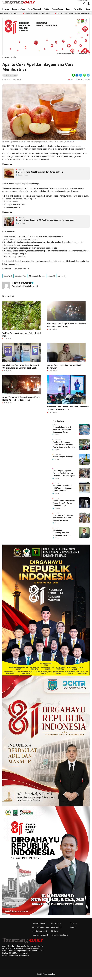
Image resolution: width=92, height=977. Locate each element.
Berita (13, 57)
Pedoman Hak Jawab (40, 935)
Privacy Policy (56, 927)
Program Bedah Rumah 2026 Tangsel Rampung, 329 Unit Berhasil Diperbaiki (62, 488)
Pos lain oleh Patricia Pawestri (25, 286)
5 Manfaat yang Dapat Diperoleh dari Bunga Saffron (39, 172)
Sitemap (73, 924)
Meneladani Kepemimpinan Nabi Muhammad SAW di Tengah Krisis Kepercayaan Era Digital (62, 533)
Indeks (72, 927)
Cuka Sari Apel (20, 276)
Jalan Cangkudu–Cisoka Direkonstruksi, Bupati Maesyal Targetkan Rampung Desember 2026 (63, 518)
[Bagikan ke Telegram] (88, 75)
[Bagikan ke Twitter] (81, 75)
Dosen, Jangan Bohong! (10, 13)
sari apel (61, 276)
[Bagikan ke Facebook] (77, 75)
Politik (46, 9)
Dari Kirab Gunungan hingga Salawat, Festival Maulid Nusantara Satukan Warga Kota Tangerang (63, 444)
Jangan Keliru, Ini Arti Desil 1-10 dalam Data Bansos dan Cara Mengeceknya (61, 429)
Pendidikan (78, 9)
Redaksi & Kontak (38, 924)
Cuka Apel (8, 276)
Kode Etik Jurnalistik (39, 931)
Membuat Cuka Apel (37, 276)
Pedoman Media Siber (40, 927)
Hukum (68, 9)
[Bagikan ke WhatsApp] (84, 75)
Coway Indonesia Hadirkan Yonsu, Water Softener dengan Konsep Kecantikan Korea (63, 503)
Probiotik (51, 276)
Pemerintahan (57, 9)
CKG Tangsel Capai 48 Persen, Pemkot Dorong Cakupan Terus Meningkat (58, 13)
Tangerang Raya (18, 9)
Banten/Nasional (34, 9)
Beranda (5, 9)
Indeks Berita (56, 924)
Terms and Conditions (59, 935)
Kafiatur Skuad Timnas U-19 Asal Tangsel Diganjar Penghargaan (45, 220)
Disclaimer (55, 931)
